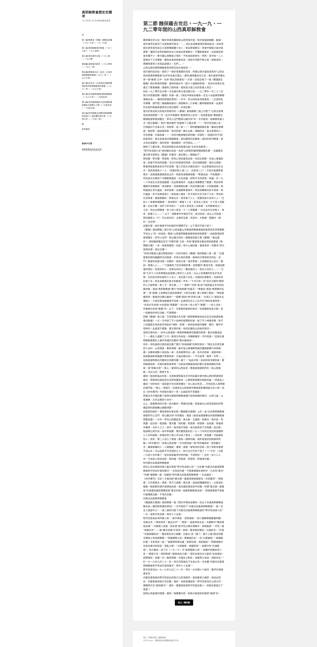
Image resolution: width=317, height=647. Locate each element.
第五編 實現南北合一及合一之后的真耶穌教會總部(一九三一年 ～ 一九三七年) (97, 75)
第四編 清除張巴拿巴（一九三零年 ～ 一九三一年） (97, 65)
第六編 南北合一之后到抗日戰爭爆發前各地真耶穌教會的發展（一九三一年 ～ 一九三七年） (97, 86)
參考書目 (86, 129)
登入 (145, 637)
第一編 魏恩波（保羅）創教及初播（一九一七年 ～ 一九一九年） (97, 41)
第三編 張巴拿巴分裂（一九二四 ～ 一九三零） (96, 57)
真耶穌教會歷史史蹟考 (97, 14)
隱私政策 (153, 637)
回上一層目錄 (184, 602)
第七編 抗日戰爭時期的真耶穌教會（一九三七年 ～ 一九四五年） (97, 95)
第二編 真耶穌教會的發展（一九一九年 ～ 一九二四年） (97, 49)
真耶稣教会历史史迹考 (92, 149)
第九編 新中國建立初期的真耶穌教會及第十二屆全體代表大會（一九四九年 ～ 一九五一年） (97, 116)
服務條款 (162, 637)
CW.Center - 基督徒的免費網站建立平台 (161, 640)
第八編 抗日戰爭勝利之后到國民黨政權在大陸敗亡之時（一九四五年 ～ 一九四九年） (97, 105)
